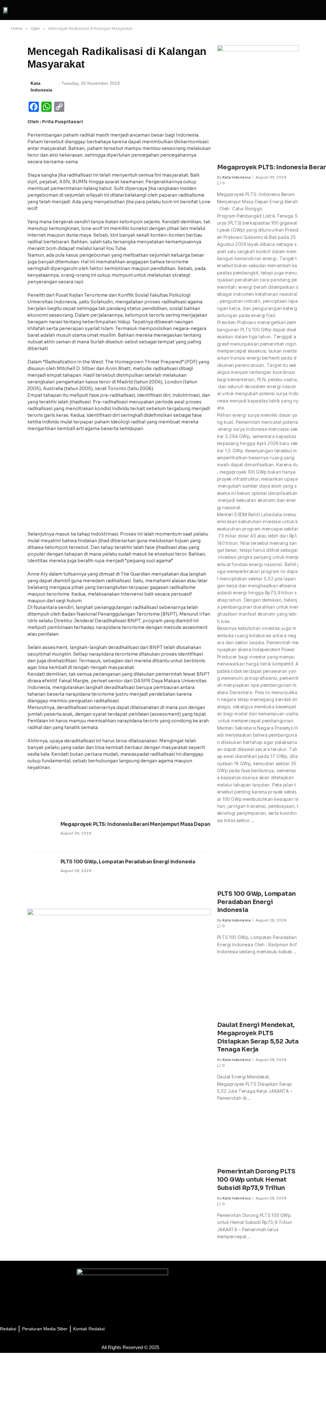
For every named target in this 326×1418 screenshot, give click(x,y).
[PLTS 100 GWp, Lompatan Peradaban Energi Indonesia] (41, 871)
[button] (190, 8)
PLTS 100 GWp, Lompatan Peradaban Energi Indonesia (127, 862)
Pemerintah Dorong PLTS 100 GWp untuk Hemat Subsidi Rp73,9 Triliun (256, 1180)
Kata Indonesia (237, 177)
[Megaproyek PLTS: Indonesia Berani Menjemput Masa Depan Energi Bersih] (41, 833)
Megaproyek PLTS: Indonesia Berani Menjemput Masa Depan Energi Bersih (152, 824)
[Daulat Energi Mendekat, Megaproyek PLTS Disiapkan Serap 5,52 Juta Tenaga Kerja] (258, 991)
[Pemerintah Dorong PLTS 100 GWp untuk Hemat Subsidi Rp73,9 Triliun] (258, 1138)
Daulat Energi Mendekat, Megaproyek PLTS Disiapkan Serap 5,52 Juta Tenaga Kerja (258, 1037)
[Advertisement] (119, 483)
